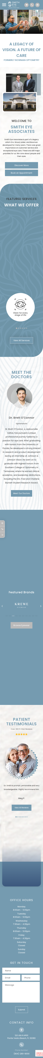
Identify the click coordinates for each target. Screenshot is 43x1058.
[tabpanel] (20, 307)
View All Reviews (22, 807)
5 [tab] (24, 328)
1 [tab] (16, 328)
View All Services (21, 340)
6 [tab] (26, 328)
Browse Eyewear (21, 625)
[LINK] (20, 293)
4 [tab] (22, 328)
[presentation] (2, 606)
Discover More (22, 165)
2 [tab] (18, 328)
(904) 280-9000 (21, 1053)
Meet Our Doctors (21, 493)
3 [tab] (20, 328)
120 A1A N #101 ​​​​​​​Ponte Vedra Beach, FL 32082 (21, 1037)
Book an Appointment (21, 172)
